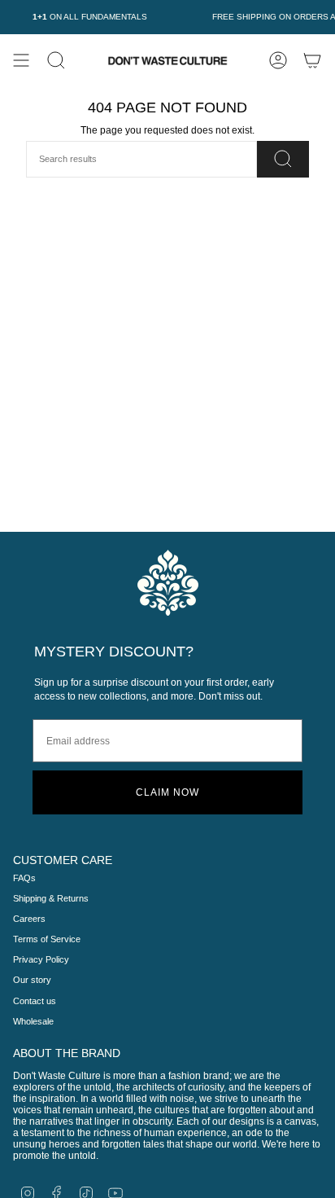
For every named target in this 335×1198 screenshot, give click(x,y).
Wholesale (33, 1021)
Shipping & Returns (51, 898)
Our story (32, 980)
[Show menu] (21, 60)
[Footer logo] (167, 583)
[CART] (312, 60)
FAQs (24, 878)
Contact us (34, 1001)
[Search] (283, 159)
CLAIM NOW (167, 792)
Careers (29, 919)
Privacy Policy (41, 959)
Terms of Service (46, 939)
